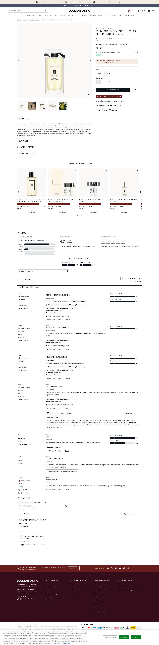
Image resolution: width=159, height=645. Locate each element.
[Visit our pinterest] (128, 568)
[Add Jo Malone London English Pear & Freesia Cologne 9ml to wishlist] (137, 171)
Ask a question (123, 44)
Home (19, 20)
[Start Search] (46, 10)
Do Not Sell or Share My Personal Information (26, 599)
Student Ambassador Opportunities (104, 612)
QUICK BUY (31, 212)
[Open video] (32, 106)
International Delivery (51, 594)
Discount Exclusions (50, 588)
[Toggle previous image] (18, 61)
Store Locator (122, 584)
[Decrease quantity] (98, 82)
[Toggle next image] (90, 61)
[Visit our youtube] (120, 568)
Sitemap (96, 604)
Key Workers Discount (100, 608)
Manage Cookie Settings (110, 637)
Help (46, 584)
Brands (25, 20)
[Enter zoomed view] (89, 95)
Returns (47, 590)
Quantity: (99, 78)
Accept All (135, 637)
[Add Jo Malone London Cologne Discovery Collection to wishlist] (106, 171)
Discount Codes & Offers (101, 594)
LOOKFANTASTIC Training (125, 590)
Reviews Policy (73, 594)
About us (96, 584)
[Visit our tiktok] (124, 568)
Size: (97, 69)
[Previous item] (18, 192)
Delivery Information (50, 592)
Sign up (72, 568)
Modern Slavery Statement (76, 590)
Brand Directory (98, 588)
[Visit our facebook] (108, 568)
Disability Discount (99, 596)
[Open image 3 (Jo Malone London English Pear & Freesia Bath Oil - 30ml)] (52, 105)
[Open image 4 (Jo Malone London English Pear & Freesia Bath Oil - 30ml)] (63, 105)
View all (136, 52)
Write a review (113, 44)
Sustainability (73, 592)
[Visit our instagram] (116, 568)
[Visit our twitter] (112, 568)
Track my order (49, 600)
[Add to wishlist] (135, 90)
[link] (141, 10)
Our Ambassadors (99, 598)
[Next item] (140, 192)
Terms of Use (66, 643)
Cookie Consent (21, 596)
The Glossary (97, 586)
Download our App (50, 586)
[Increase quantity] (109, 82)
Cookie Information (74, 588)
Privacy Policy (73, 586)
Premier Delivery (49, 598)
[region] (79, 637)
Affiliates (96, 600)
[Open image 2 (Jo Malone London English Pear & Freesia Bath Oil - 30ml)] (42, 105)
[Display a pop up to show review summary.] (61, 206)
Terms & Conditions (74, 584)
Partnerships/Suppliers (100, 602)
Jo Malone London (34, 20)
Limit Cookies (124, 637)
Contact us (48, 596)
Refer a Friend (97, 606)
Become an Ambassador (101, 610)
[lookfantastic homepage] (79, 11)
